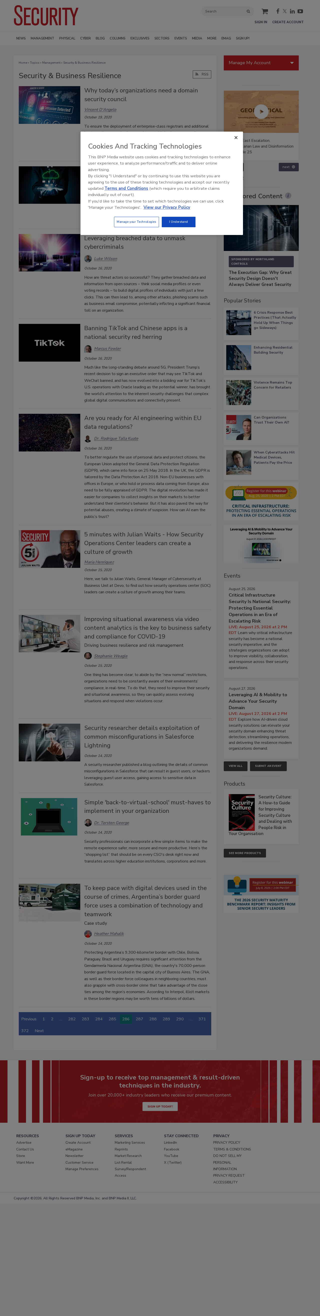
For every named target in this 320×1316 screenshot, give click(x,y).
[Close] (236, 137)
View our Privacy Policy (167, 207)
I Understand (178, 222)
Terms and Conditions (126, 188)
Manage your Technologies (136, 222)
